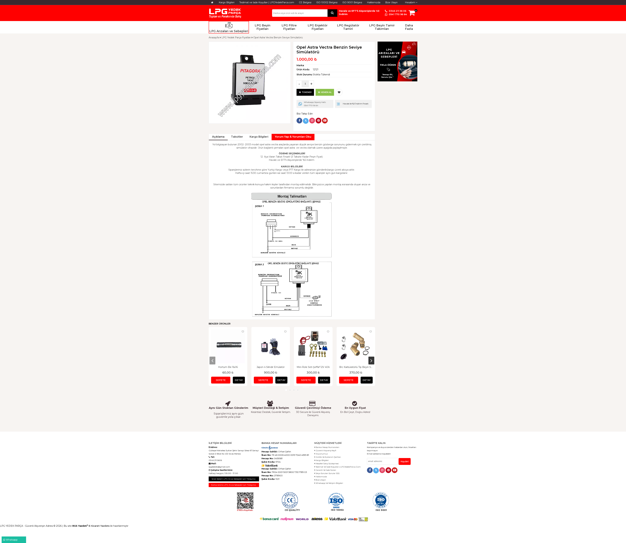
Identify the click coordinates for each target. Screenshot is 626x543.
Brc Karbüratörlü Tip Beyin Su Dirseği (355, 367)
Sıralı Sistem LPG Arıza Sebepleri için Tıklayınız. (234, 479)
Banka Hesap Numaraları (327, 447)
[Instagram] (312, 120)
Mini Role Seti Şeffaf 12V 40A (313, 367)
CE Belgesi (305, 2)
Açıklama (218, 136)
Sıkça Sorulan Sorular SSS (327, 473)
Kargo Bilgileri (226, 2)
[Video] (325, 120)
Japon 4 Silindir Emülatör (271, 367)
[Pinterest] (318, 120)
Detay (239, 380)
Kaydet (405, 461)
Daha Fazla (409, 27)
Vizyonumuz (321, 453)
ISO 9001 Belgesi (352, 2)
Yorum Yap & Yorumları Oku (293, 136)
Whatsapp (11, 539)
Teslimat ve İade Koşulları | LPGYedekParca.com (266, 2)
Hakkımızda (373, 2)
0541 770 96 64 (397, 14)
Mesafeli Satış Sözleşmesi (327, 463)
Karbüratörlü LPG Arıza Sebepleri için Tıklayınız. (233, 485)
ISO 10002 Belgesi (326, 2)
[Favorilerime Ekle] (339, 92)
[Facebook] (299, 120)
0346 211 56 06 (397, 10)
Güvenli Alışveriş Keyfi (325, 450)
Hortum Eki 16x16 (228, 367)
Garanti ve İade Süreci (325, 470)
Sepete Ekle (221, 381)
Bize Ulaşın (391, 2)
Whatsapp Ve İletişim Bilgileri (329, 483)
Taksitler (237, 136)
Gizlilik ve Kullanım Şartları (328, 457)
